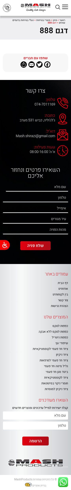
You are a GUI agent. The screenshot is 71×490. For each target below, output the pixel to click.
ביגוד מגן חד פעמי (57, 372)
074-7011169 (45, 104)
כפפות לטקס (60, 326)
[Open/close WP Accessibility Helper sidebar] (5, 245)
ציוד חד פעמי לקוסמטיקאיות (50, 349)
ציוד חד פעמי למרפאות (54, 360)
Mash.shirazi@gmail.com (35, 136)
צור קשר (63, 300)
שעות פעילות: (44, 147)
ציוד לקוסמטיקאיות (56, 377)
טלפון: (50, 100)
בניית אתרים (39, 485)
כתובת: (50, 116)
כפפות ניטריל (60, 337)
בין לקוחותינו (60, 294)
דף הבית (63, 283)
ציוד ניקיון (62, 354)
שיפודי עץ (61, 343)
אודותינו (63, 289)
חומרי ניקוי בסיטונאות (54, 383)
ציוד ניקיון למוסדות (56, 389)
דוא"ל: (50, 131)
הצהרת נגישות (59, 306)
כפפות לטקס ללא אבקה (53, 332)
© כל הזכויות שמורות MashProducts (35, 479)
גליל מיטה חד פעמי (56, 366)
